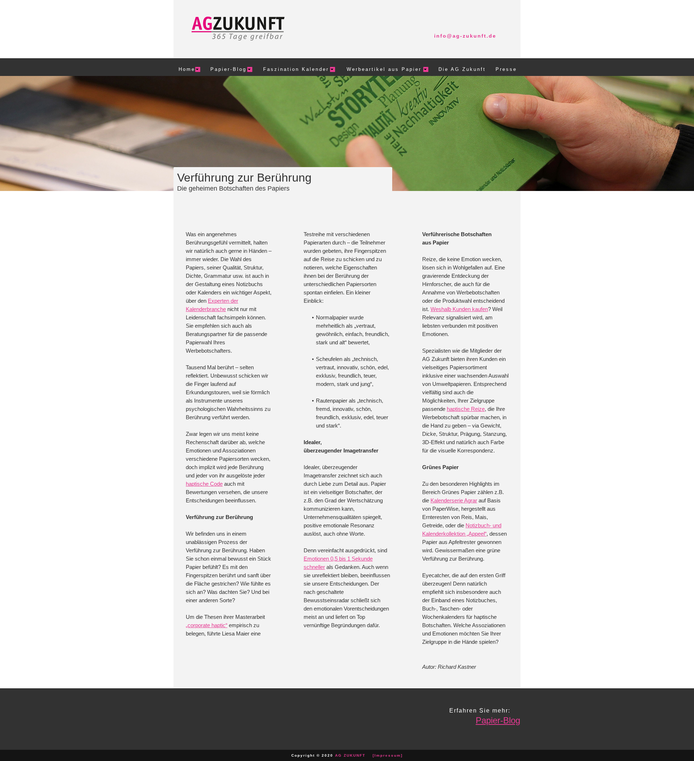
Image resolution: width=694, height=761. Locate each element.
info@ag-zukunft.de (465, 36)
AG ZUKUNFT (350, 755)
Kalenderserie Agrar (453, 500)
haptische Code (204, 484)
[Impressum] (388, 755)
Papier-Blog (498, 720)
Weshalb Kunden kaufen (459, 309)
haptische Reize (466, 409)
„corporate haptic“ (206, 625)
